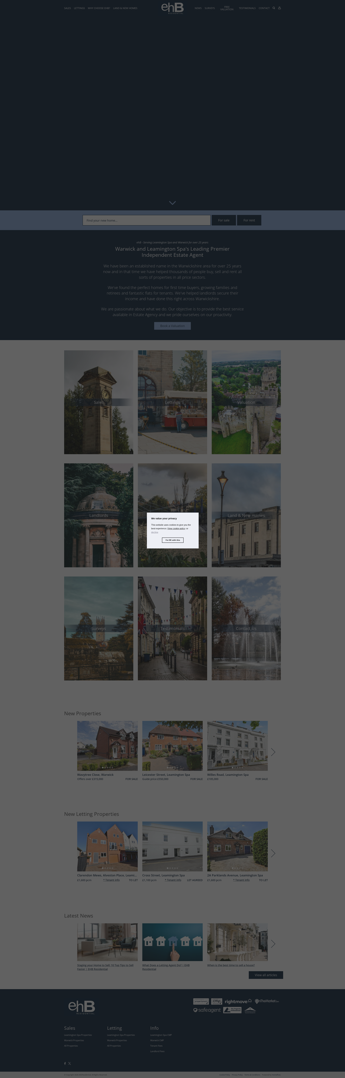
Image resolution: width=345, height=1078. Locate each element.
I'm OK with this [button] (173, 540)
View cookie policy (176, 528)
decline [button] (154, 532)
